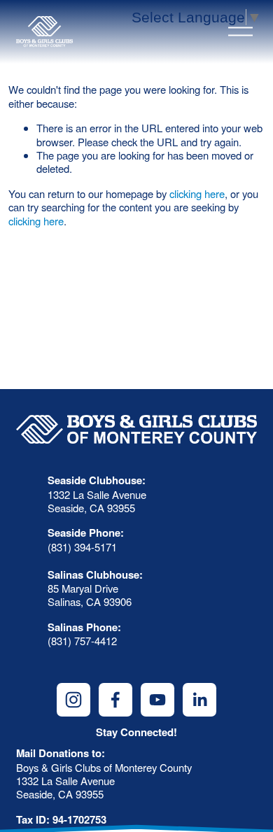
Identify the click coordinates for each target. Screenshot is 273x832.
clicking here (197, 193)
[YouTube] (157, 700)
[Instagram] (73, 700)
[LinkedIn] (199, 700)
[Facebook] (115, 700)
